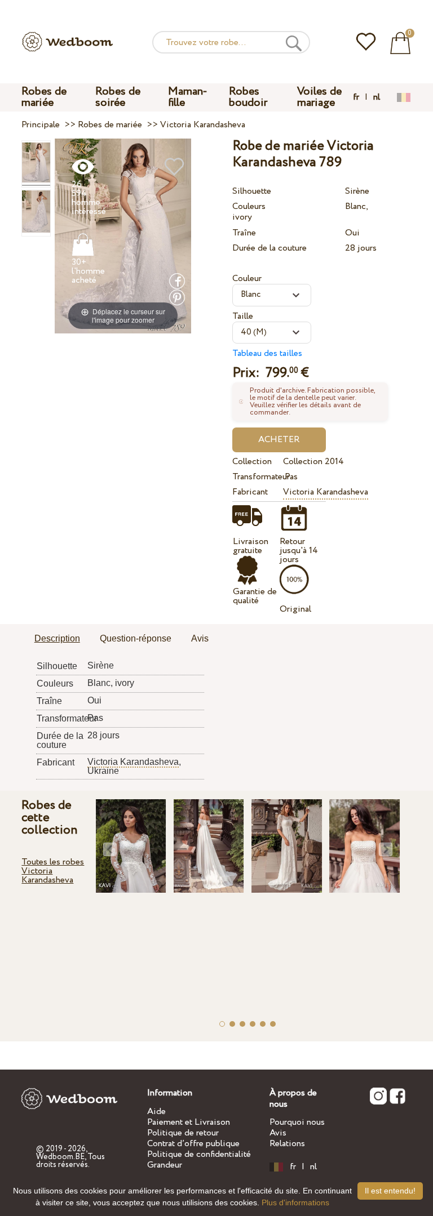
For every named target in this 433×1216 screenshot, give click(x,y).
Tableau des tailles (267, 353)
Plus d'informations (295, 1202)
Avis (277, 1132)
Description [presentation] (57, 638)
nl (376, 97)
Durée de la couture (269, 248)
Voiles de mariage (319, 97)
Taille (242, 316)
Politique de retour (183, 1132)
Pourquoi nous (297, 1122)
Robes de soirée (117, 97)
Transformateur (255, 476)
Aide (156, 1111)
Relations (287, 1143)
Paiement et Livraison (188, 1122)
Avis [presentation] (200, 638)
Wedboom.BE (60, 1156)
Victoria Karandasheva (325, 491)
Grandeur (164, 1165)
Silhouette (251, 191)
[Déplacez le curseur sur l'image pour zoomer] (123, 235)
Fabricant (250, 492)
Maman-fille (187, 97)
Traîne (244, 233)
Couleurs (249, 206)
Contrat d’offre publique (193, 1143)
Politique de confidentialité (199, 1154)
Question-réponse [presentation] (135, 638)
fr (356, 97)
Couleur (247, 278)
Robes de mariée (44, 97)
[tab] (57, 639)
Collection (252, 461)
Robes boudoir (248, 97)
